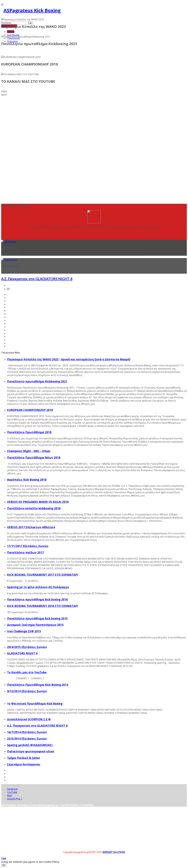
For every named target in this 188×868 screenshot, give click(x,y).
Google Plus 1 (14, 798)
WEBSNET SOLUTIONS (114, 852)
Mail (9, 795)
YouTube (12, 792)
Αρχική (10, 31)
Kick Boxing (13, 34)
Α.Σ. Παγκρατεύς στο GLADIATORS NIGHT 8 (36, 279)
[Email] (8, 288)
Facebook (12, 789)
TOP (3, 858)
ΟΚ (3, 865)
